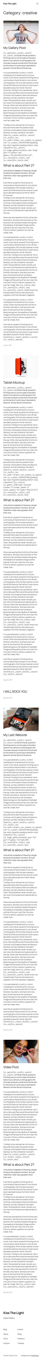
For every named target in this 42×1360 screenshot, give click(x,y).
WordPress (35, 1355)
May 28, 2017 (7, 698)
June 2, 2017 (7, 345)
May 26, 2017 (7, 1030)
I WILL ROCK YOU (15, 691)
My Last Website (15, 735)
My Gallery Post (14, 48)
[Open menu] (37, 3)
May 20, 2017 (7, 1292)
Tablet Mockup (14, 382)
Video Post (11, 1067)
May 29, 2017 (7, 680)
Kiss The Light (9, 3)
